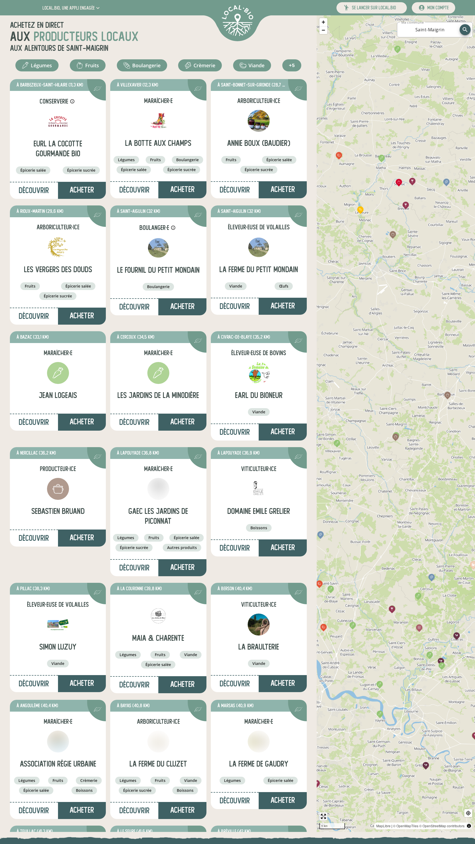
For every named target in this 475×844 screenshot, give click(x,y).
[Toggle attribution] (469, 826)
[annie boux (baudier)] (259, 121)
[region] (396, 423)
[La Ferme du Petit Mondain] (259, 247)
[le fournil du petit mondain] (158, 248)
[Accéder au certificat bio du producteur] (97, 89)
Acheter (82, 190)
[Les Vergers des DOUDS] (58, 247)
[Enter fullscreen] (323, 816)
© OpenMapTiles (405, 825)
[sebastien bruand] (58, 489)
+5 (292, 65)
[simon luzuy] (58, 625)
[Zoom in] (323, 22)
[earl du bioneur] (259, 373)
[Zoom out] (323, 30)
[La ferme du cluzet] (158, 742)
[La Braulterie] (259, 625)
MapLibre (383, 825)
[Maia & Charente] (158, 616)
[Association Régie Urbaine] (58, 742)
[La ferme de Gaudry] (259, 742)
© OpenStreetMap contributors (442, 825)
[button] (71, 8)
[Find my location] (468, 813)
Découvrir (34, 190)
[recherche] (465, 29)
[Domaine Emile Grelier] (259, 489)
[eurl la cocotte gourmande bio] (58, 121)
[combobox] (430, 29)
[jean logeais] (58, 373)
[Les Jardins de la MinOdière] (158, 373)
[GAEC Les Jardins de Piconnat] (158, 489)
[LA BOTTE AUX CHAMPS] (158, 121)
